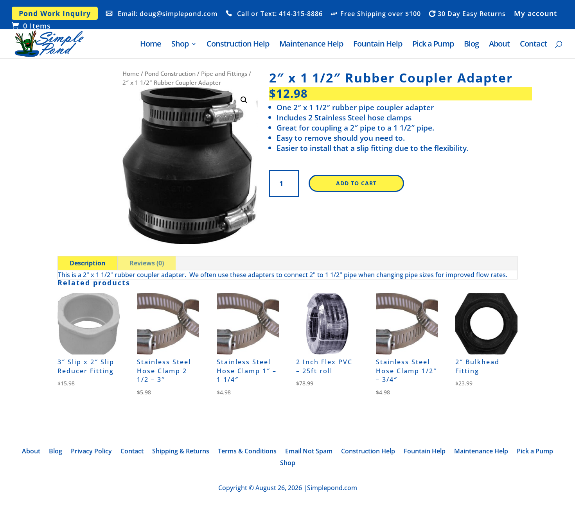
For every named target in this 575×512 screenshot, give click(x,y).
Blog (471, 45)
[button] (244, 100)
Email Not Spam (308, 451)
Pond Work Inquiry (55, 13)
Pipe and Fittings (224, 73)
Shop (180, 45)
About (499, 45)
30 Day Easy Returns (472, 14)
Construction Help (238, 45)
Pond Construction (170, 73)
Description (88, 263)
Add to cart (356, 183)
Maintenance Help (311, 45)
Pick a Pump (433, 45)
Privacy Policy (91, 451)
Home (150, 45)
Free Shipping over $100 (380, 14)
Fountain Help (377, 45)
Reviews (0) (146, 263)
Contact (533, 45)
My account (535, 14)
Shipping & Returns (180, 451)
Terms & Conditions (247, 451)
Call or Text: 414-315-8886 (280, 14)
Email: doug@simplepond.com (167, 14)
